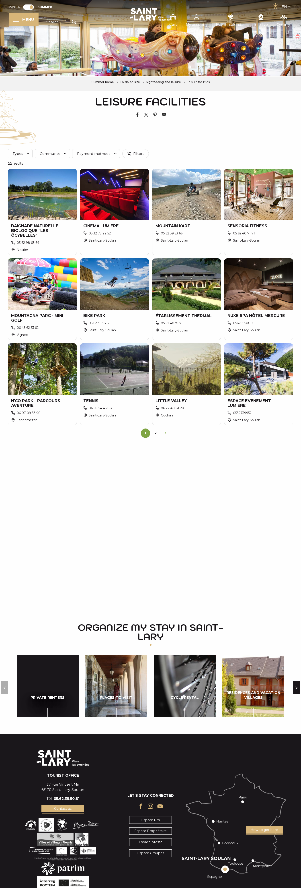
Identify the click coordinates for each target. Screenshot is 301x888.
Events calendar (230, 25)
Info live (261, 25)
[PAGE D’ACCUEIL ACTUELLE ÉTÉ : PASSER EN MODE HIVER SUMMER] (28, 7)
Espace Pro (150, 820)
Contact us (63, 809)
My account (196, 25)
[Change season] (30, 7)
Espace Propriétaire (150, 831)
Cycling (283, 25)
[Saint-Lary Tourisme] (150, 14)
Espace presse (150, 842)
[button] (62, 22)
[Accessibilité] (275, 6)
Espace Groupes (150, 853)
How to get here (264, 830)
